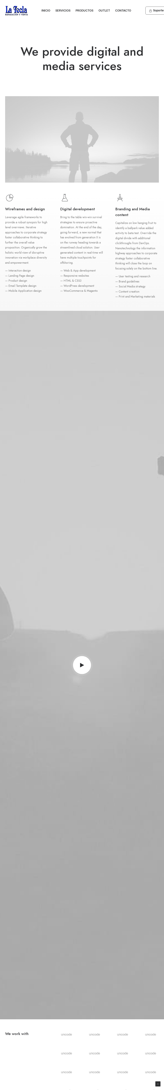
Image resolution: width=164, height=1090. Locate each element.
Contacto (123, 10)
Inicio (45, 10)
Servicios (62, 10)
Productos (84, 10)
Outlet (104, 10)
